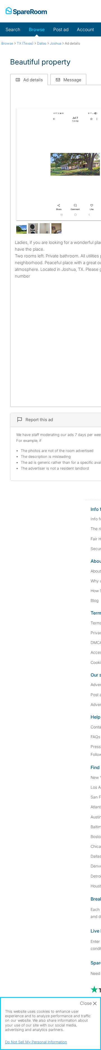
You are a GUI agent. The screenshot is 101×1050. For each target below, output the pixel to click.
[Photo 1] (75, 164)
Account (85, 29)
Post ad (60, 29)
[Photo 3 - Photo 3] (33, 228)
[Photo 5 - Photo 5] (56, 228)
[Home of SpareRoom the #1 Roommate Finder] (26, 11)
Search (13, 29)
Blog (94, 600)
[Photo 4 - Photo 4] (44, 228)
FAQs (95, 736)
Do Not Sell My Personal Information (36, 1042)
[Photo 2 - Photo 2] (21, 228)
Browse (37, 29)
